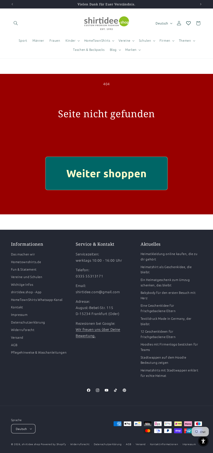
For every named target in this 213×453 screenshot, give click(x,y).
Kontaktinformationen (164, 444)
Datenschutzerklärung (28, 322)
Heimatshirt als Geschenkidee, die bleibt (166, 269)
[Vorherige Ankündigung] (12, 4)
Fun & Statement (24, 269)
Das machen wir (23, 254)
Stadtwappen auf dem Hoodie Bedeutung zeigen (163, 360)
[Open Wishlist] (188, 23)
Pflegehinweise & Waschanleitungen (39, 352)
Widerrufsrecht (23, 329)
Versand (17, 337)
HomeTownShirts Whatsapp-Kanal (37, 299)
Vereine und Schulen (26, 277)
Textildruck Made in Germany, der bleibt (166, 321)
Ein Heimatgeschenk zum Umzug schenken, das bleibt (165, 282)
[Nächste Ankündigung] (200, 4)
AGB (14, 345)
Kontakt (17, 307)
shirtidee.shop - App (26, 292)
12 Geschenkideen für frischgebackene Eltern (158, 334)
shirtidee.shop (31, 444)
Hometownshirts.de (26, 262)
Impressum (19, 314)
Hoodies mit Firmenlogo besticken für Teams (169, 347)
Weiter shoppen (106, 173)
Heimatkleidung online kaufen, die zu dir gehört (169, 256)
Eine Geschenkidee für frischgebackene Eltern (158, 308)
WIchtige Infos (22, 284)
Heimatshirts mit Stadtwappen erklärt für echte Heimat (169, 373)
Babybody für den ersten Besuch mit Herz (168, 295)
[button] (16, 23)
